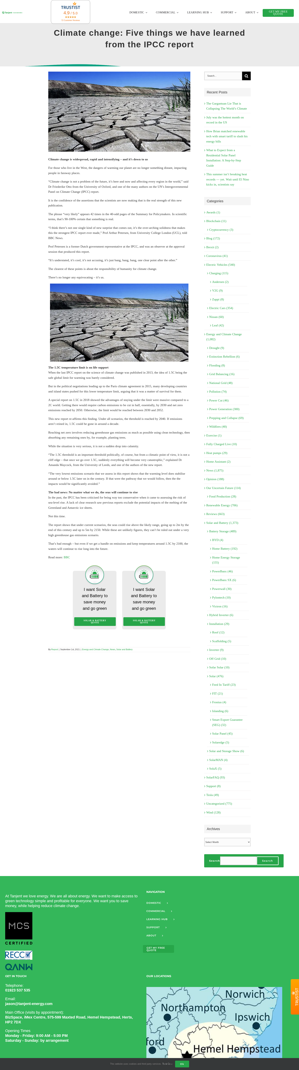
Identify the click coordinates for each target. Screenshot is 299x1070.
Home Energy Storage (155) (226, 560)
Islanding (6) (220, 711)
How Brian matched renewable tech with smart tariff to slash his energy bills (227, 136)
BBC (67, 557)
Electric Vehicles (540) (220, 264)
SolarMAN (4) (218, 760)
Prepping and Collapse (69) (226, 418)
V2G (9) (217, 290)
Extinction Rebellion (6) (224, 356)
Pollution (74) (218, 391)
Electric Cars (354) (221, 308)
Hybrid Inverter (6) (221, 615)
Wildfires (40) (218, 426)
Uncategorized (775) (219, 803)
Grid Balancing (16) (221, 374)
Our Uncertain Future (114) (223, 488)
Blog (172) (213, 238)
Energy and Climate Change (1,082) (224, 336)
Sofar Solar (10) (219, 667)
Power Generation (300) (224, 409)
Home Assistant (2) (218, 461)
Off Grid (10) (217, 658)
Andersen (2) (220, 282)
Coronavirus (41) (217, 256)
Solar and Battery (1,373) (222, 523)
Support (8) (213, 786)
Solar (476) (216, 676)
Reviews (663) (215, 514)
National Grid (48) (221, 383)
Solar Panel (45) (222, 733)
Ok (182, 1064)
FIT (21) (217, 693)
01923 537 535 (17, 990)
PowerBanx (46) (222, 571)
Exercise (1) (213, 435)
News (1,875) (214, 470)
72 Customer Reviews (70, 20)
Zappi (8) (218, 299)
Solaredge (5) (220, 742)
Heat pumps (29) (216, 453)
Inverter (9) (216, 650)
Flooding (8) (217, 365)
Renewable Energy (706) (222, 505)
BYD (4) (217, 540)
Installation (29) (219, 624)
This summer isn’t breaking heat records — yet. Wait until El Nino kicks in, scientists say (227, 179)
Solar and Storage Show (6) (226, 751)
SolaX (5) (215, 768)
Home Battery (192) (224, 548)
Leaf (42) (218, 325)
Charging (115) (218, 273)
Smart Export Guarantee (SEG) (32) (227, 722)
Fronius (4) (219, 702)
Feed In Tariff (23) (224, 684)
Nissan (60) (216, 317)
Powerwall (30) (222, 589)
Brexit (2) (212, 247)
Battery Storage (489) (222, 531)
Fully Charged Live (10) (221, 444)
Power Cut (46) (219, 400)
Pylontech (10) (221, 597)
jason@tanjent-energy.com (29, 1004)
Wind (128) (213, 812)
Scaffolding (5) (221, 641)
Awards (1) (213, 212)
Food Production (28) (222, 496)
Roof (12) (218, 632)
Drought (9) (216, 348)
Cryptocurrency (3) (221, 229)
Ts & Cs (166, 1064)
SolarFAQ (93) (215, 777)
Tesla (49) (212, 795)
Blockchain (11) (216, 221)
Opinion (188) (215, 479)
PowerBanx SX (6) (224, 580)
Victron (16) (220, 606)
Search (214, 861)
